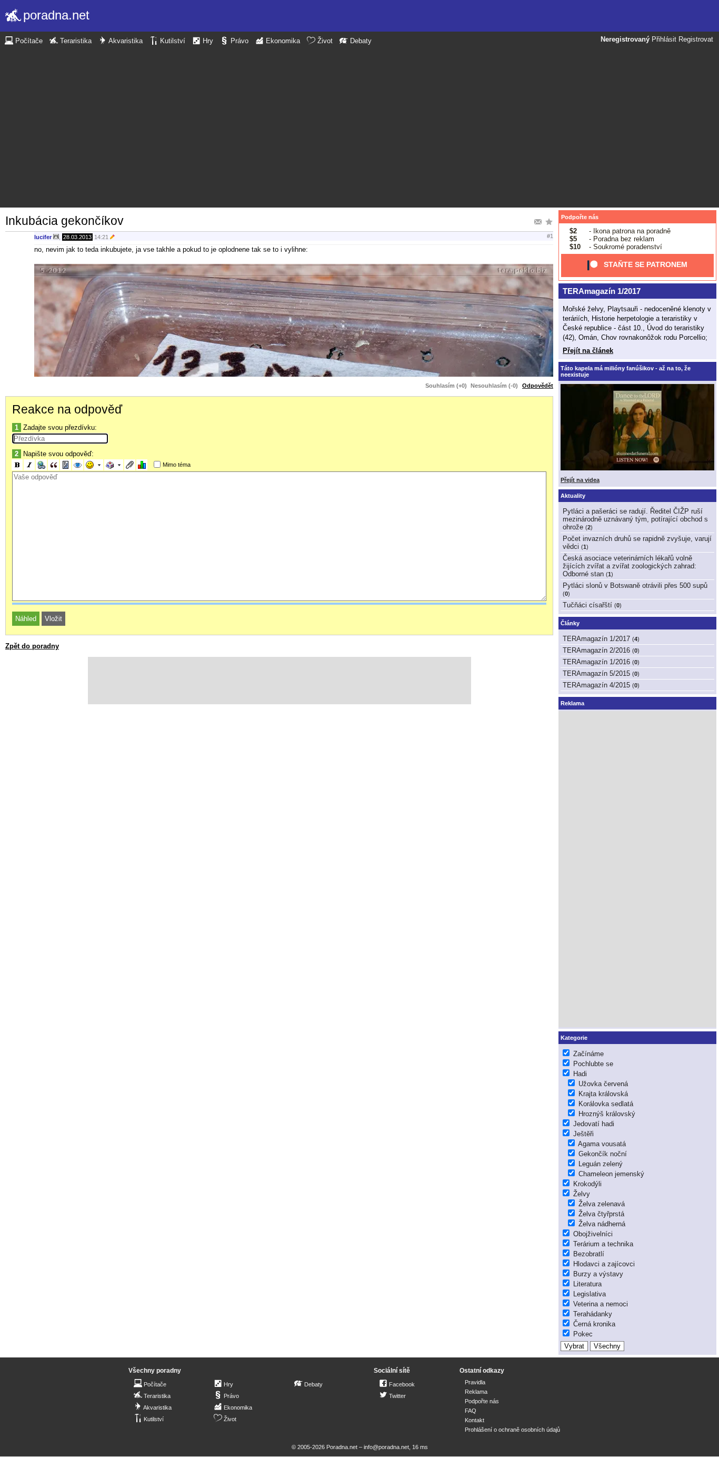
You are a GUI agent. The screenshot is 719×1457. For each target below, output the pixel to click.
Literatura (587, 1284)
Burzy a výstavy (598, 1274)
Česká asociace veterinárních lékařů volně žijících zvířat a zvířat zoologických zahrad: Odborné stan (629, 566)
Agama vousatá (602, 1144)
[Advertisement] (359, 125)
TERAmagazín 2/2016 (596, 650)
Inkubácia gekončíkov (64, 221)
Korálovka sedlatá (605, 1104)
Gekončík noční (602, 1154)
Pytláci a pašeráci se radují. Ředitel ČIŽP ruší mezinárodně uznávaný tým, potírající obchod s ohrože (635, 519)
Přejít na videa (580, 480)
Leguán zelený (600, 1164)
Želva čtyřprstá (601, 1214)
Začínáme (588, 1054)
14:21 (101, 237)
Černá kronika (594, 1324)
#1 (550, 236)
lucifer (43, 237)
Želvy (581, 1194)
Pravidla (475, 1382)
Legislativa (589, 1294)
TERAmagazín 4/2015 (596, 685)
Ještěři (583, 1134)
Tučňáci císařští (587, 605)
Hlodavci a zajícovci (604, 1264)
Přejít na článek (588, 351)
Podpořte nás (579, 217)
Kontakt (474, 1420)
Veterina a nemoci (600, 1304)
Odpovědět (537, 385)
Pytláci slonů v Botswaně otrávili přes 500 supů (635, 585)
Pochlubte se (593, 1064)
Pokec (583, 1334)
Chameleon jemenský (611, 1174)
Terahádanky (592, 1314)
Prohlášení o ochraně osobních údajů (512, 1429)
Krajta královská (603, 1094)
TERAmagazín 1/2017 (602, 291)
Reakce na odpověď (67, 409)
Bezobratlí (588, 1254)
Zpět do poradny (32, 646)
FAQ (470, 1410)
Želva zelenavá (601, 1204)
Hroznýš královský (606, 1114)
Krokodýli (587, 1184)
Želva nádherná (601, 1224)
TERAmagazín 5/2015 (596, 673)
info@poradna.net (386, 1447)
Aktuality (573, 496)
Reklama (476, 1392)
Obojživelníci (593, 1234)
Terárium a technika (603, 1244)
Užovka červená (603, 1084)
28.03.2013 (77, 237)
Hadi (580, 1074)
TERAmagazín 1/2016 (596, 662)
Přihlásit (664, 39)
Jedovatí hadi (593, 1124)
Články (570, 623)
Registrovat (695, 39)
